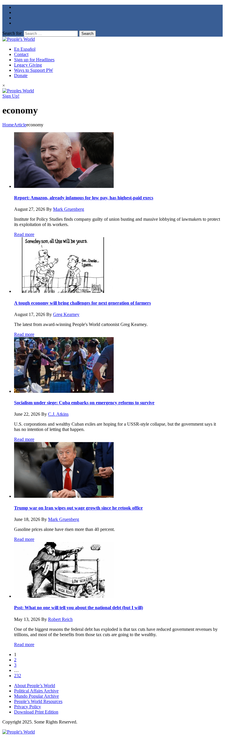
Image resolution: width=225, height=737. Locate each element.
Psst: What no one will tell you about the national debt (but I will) (78, 607)
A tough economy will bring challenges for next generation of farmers (82, 302)
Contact (21, 54)
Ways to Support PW (33, 70)
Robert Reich (60, 619)
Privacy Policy (27, 706)
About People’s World (34, 685)
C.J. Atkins (58, 414)
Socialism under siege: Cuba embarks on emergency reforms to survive (84, 402)
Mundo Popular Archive (36, 696)
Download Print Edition (36, 711)
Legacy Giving (28, 64)
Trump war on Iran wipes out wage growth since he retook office (78, 507)
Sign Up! (10, 96)
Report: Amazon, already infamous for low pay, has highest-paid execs (83, 197)
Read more (24, 234)
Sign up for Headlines (34, 59)
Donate (21, 75)
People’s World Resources (38, 701)
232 (17, 675)
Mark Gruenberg (68, 209)
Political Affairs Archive (36, 690)
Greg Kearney (66, 314)
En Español (24, 49)
